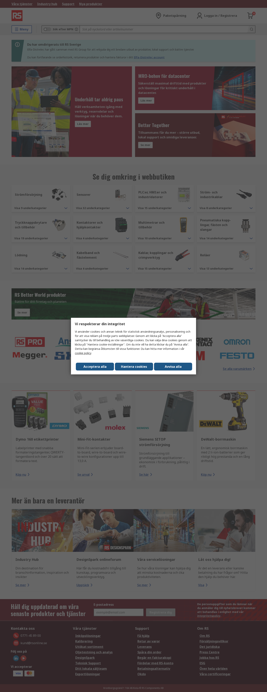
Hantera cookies (134, 366)
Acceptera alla (95, 366)
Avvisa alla (173, 366)
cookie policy (83, 353)
